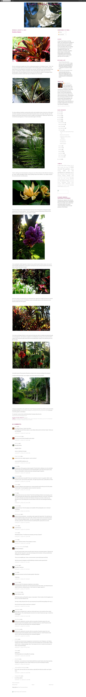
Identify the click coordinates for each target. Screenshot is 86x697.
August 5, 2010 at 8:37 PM (22, 647)
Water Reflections (66, 183)
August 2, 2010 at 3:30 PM (22, 522)
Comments (61, 34)
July (61, 145)
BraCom (16, 443)
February (62, 155)
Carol (16, 466)
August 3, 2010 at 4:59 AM (22, 579)
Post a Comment (15, 682)
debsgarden (17, 609)
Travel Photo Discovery (64, 62)
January (62, 156)
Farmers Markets (62, 175)
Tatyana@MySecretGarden (20, 667)
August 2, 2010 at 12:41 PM (22, 502)
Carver (16, 484)
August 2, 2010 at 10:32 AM (22, 453)
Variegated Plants (66, 182)
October (62, 126)
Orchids (72, 178)
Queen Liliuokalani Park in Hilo (63, 179)
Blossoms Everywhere (64, 134)
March (61, 153)
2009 (60, 159)
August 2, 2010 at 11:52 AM (22, 489)
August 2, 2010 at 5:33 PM (22, 529)
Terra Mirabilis (18, 592)
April (61, 151)
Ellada (16, 650)
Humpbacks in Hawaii (62, 176)
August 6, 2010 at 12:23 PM (22, 672)
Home (33, 684)
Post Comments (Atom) (23, 687)
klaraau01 (17, 659)
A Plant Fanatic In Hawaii (43, 4)
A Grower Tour (26, 418)
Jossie (16, 532)
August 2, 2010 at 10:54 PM (22, 536)
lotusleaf (16, 505)
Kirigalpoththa (18, 675)
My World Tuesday (21, 419)
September (62, 128)
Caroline (16, 565)
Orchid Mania (62, 139)
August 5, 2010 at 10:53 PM (22, 655)
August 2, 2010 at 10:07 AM (22, 433)
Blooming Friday (64, 174)
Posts (60, 32)
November (62, 124)
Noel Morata (17, 619)
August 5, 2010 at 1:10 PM (22, 626)
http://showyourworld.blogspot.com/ (19, 415)
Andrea (16, 639)
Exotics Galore (16, 32)
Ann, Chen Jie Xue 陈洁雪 (20, 546)
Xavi (16, 426)
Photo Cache (17, 456)
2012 (60, 117)
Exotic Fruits (71, 174)
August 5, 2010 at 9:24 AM (22, 606)
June (61, 147)
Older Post (51, 684)
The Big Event (63, 141)
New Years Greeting (65, 178)
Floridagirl (17, 476)
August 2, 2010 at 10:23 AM (22, 440)
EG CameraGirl (18, 436)
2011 (60, 119)
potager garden (66, 186)
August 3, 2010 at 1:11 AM (22, 562)
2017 (60, 111)
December (62, 122)
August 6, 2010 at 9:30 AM (22, 664)
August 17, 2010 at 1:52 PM (22, 679)
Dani (16, 572)
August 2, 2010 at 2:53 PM (22, 511)
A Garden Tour (19, 418)
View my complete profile (64, 106)
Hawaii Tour (70, 175)
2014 (60, 113)
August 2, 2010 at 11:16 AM (22, 481)
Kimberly (17, 582)
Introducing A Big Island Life (64, 71)
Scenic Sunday (29, 419)
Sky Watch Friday (64, 180)
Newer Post (14, 684)
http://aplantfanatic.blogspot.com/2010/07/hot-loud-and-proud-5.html (34, 410)
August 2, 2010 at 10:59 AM (22, 472)
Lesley (16, 525)
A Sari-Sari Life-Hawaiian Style (65, 70)
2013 (60, 115)
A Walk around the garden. (36, 418)
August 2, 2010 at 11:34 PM (22, 543)
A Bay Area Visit (62, 165)
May (61, 149)
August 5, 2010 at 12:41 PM (22, 616)
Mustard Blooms (68, 176)
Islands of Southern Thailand (64, 63)
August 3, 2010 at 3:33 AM (22, 569)
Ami (16, 493)
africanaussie (17, 514)
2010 (60, 121)
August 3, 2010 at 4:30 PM (22, 588)
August (61, 130)
